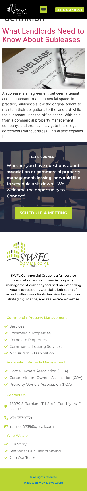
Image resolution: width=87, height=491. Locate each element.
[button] (43, 9)
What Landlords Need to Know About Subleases (43, 35)
